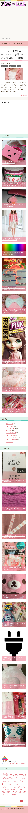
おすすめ (21, 774)
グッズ (18, 778)
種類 (19, 66)
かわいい (8, 775)
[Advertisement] (14, 23)
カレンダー (10, 777)
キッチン (16, 777)
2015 (11, 774)
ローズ (4, 787)
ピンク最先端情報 (11, 433)
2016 (16, 774)
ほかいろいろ (9, 424)
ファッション (9, 784)
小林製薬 (8, 791)
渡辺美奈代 (6, 792)
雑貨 (8, 794)
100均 (5, 774)
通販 (24, 792)
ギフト (12, 778)
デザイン (4, 66)
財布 (20, 792)
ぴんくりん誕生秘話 (11, 439)
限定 (4, 794)
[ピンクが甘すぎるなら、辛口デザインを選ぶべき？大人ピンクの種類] (14, 79)
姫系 (15, 787)
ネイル (4, 781)
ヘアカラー (6, 786)
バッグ (10, 781)
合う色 (10, 787)
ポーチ (12, 786)
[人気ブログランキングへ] (5, 760)
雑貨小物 (14, 794)
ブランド (16, 784)
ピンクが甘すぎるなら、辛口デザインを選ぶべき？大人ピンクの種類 (13, 54)
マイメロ (18, 786)
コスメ (23, 778)
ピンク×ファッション (12, 437)
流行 (25, 791)
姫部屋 (7, 789)
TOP (7, 38)
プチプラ (22, 784)
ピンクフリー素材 (11, 435)
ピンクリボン (9, 442)
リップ (24, 786)
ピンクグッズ (9, 426)
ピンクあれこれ (10, 428)
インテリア (15, 775)
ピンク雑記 (12, 66)
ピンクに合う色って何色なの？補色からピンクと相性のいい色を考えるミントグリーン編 (13, 311)
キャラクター (6, 778)
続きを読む (24, 95)
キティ (22, 777)
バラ (15, 781)
